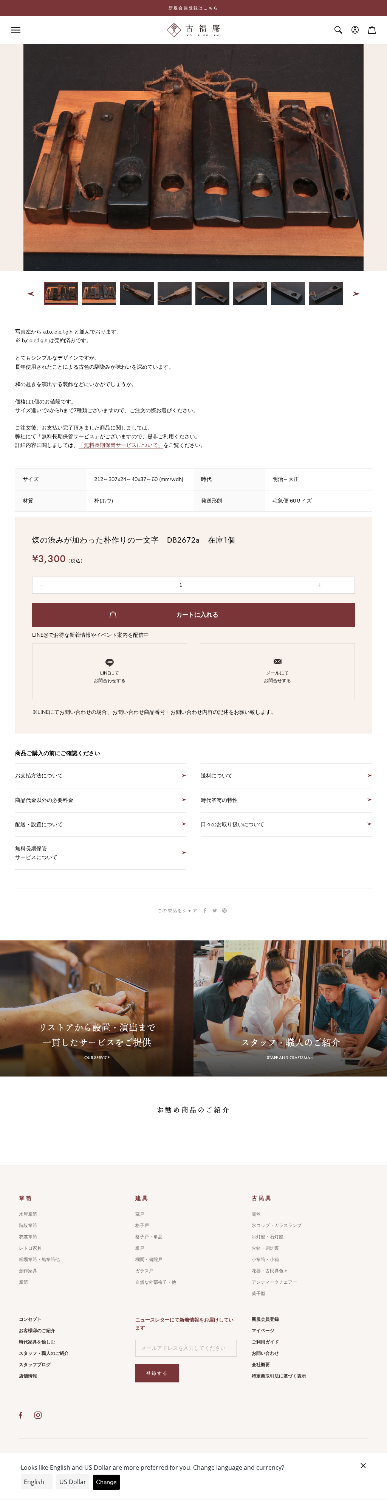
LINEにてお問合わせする (109, 677)
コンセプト (30, 1319)
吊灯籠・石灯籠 (267, 1236)
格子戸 (142, 1225)
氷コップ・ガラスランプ (277, 1225)
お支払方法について (39, 775)
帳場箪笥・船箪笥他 (39, 1259)
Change (106, 1482)
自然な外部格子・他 (155, 1282)
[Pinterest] (224, 910)
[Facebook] (205, 910)
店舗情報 (28, 1376)
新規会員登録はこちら (193, 8)
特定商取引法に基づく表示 (279, 1376)
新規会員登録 (265, 1319)
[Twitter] (214, 910)
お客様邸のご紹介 (37, 1330)
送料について (216, 775)
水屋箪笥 (28, 1214)
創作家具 (28, 1271)
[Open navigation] (15, 30)
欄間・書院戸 (149, 1259)
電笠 (256, 1214)
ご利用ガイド (265, 1342)
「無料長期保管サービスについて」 (121, 445)
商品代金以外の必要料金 (44, 800)
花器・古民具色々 (270, 1271)
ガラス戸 (144, 1271)
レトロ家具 (30, 1248)
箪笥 (23, 1282)
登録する (157, 1373)
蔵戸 (139, 1214)
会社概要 (261, 1364)
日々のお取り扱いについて (232, 824)
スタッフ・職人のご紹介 (44, 1353)
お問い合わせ (265, 1353)
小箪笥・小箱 (265, 1259)
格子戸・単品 (149, 1236)
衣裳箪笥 (28, 1236)
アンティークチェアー (274, 1282)
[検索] (338, 30)
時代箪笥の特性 (219, 800)
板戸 (139, 1248)
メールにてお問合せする (277, 677)
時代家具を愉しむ (37, 1342)
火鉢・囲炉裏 (265, 1248)
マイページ (263, 1330)
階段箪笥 (28, 1225)
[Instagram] (38, 1415)
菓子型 (258, 1293)
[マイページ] (355, 30)
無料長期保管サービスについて (36, 853)
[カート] (372, 30)
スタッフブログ (35, 1364)
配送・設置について (39, 824)
